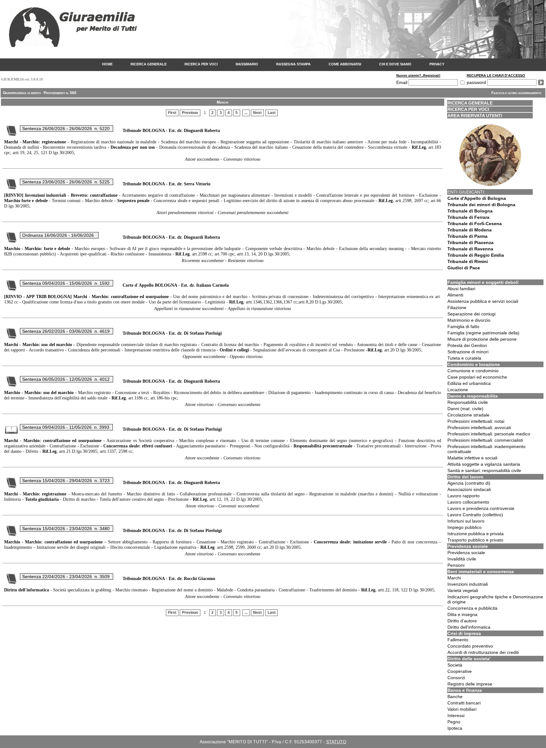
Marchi (454, 577)
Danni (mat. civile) (465, 408)
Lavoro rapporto (463, 495)
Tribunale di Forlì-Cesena (474, 223)
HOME (107, 64)
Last (272, 113)
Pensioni (455, 565)
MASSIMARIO (247, 64)
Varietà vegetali (462, 590)
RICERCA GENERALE (148, 64)
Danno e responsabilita (472, 395)
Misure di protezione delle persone (482, 339)
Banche (455, 696)
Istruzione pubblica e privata (475, 533)
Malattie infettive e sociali (472, 457)
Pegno (453, 721)
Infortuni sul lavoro (465, 521)
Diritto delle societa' (468, 658)
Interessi (455, 715)
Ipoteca (454, 728)
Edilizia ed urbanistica (469, 383)
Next (257, 113)
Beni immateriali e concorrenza (480, 571)
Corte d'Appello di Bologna (476, 198)
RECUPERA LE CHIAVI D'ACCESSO (496, 75)
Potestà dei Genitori (467, 345)
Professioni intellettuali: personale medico (488, 433)
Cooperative (459, 671)
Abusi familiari (461, 288)
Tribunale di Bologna (470, 210)
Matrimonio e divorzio (468, 320)
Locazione (457, 389)
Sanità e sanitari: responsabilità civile (484, 470)
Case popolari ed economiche (477, 377)
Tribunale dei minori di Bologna (481, 204)
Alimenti (455, 294)
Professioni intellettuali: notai (475, 421)
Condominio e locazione (473, 364)
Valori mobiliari (461, 709)
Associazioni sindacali (469, 489)
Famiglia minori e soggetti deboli (483, 282)
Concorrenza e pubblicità (472, 608)
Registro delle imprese (469, 683)
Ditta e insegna (462, 614)
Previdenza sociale (467, 546)
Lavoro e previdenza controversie (480, 508)
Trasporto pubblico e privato (475, 539)
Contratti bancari (464, 702)
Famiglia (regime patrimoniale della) (483, 332)
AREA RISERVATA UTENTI (474, 115)
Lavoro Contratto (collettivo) (475, 514)
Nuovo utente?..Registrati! (418, 75)
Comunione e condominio (473, 370)
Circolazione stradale (468, 414)
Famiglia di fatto (463, 326)
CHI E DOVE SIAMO (395, 64)
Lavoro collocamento (468, 502)
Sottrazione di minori (467, 351)
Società (454, 664)
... (246, 113)
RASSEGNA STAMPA (293, 64)
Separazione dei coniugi (471, 313)
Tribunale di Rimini (467, 261)
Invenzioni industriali (467, 584)
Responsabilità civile (467, 402)
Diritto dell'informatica (468, 627)
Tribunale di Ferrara (468, 217)
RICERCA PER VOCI (201, 64)
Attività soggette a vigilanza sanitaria (483, 464)
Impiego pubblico (464, 527)
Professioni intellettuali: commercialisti (485, 440)
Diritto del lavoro (465, 476)
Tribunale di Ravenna (470, 248)
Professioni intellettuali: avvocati (479, 427)
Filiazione (456, 307)
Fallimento (457, 639)
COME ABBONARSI (345, 64)
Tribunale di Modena (469, 229)
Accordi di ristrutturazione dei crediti (483, 652)
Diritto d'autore (462, 620)
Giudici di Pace (463, 267)
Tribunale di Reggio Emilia (475, 255)
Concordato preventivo (470, 646)
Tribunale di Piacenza (470, 242)
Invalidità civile (461, 558)
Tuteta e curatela (464, 358)
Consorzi (456, 677)
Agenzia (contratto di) (468, 483)
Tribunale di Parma (467, 236)
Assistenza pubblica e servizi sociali (482, 301)
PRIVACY (436, 64)
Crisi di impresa (464, 633)
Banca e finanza (464, 690)
